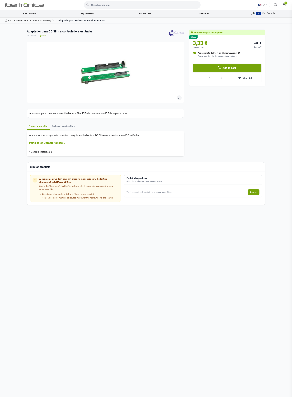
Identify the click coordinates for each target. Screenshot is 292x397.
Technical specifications (63, 126)
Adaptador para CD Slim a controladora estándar (81, 20)
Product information (38, 126)
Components (22, 20)
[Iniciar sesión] (275, 5)
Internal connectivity (41, 20)
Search (253, 192)
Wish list (247, 78)
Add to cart (229, 67)
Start (9, 20)
